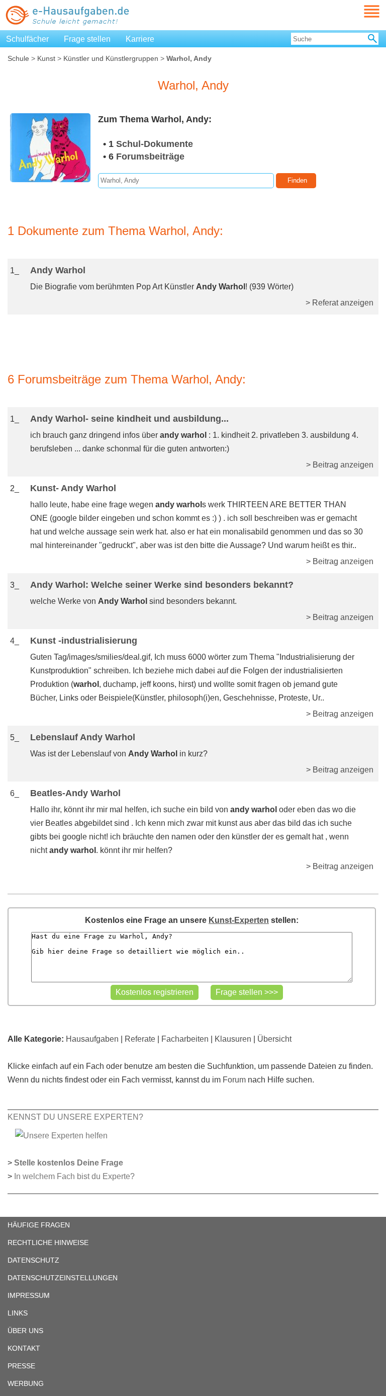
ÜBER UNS (25, 1331)
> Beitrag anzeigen (339, 464)
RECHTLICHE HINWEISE (48, 1242)
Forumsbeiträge (150, 156)
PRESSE (21, 1366)
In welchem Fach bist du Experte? (74, 1176)
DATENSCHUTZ (33, 1260)
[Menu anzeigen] (360, 11)
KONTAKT (24, 1348)
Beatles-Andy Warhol (75, 793)
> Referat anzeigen (339, 302)
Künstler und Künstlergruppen (110, 58)
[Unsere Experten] (61, 1134)
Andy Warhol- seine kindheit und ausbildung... (129, 419)
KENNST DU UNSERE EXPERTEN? (75, 1117)
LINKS (18, 1313)
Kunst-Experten (239, 920)
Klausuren (233, 1039)
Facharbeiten (185, 1039)
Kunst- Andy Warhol (73, 488)
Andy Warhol (57, 270)
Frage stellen (87, 39)
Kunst (46, 58)
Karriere (140, 39)
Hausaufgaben (92, 1039)
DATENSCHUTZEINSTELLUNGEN (63, 1278)
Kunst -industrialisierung (83, 641)
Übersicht (274, 1039)
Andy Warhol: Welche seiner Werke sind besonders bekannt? (162, 585)
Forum (234, 1079)
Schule (18, 58)
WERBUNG (26, 1383)
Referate (140, 1039)
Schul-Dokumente (154, 144)
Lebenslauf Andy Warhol (82, 737)
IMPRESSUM (29, 1295)
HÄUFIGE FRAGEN (39, 1225)
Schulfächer (27, 39)
